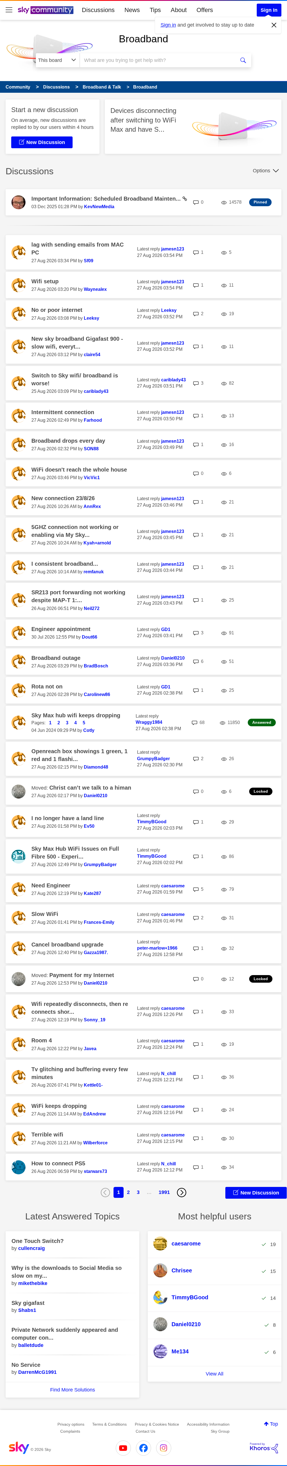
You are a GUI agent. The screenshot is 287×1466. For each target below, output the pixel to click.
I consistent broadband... (64, 564)
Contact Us (145, 1431)
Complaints (70, 1431)
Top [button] (274, 1424)
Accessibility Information (208, 1424)
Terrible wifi (47, 1134)
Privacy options (70, 1424)
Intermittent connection (62, 412)
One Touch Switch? (37, 1241)
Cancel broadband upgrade (67, 944)
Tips (155, 9)
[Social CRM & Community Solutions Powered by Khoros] (264, 1448)
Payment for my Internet (81, 975)
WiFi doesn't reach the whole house (79, 470)
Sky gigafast (28, 1303)
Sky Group (220, 1431)
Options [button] (261, 170)
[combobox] (157, 60)
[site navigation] (9, 10)
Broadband (143, 39)
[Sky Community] (45, 10)
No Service (25, 1365)
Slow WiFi (44, 914)
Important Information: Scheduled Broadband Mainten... (106, 199)
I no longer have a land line (67, 818)
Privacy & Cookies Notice (157, 1424)
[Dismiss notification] (274, 25)
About (179, 9)
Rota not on (47, 686)
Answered (261, 722)
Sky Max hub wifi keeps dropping (75, 715)
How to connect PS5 (58, 1163)
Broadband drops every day (68, 441)
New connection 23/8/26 (63, 498)
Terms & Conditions (109, 1424)
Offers (204, 9)
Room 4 (41, 1040)
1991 (164, 1192)
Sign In (269, 10)
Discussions (98, 9)
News (132, 9)
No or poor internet (56, 310)
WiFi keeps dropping (59, 1106)
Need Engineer (50, 885)
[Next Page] (181, 1192)
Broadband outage (55, 658)
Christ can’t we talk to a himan (90, 788)
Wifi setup (45, 281)
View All (214, 1374)
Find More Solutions (72, 1390)
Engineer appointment (61, 629)
